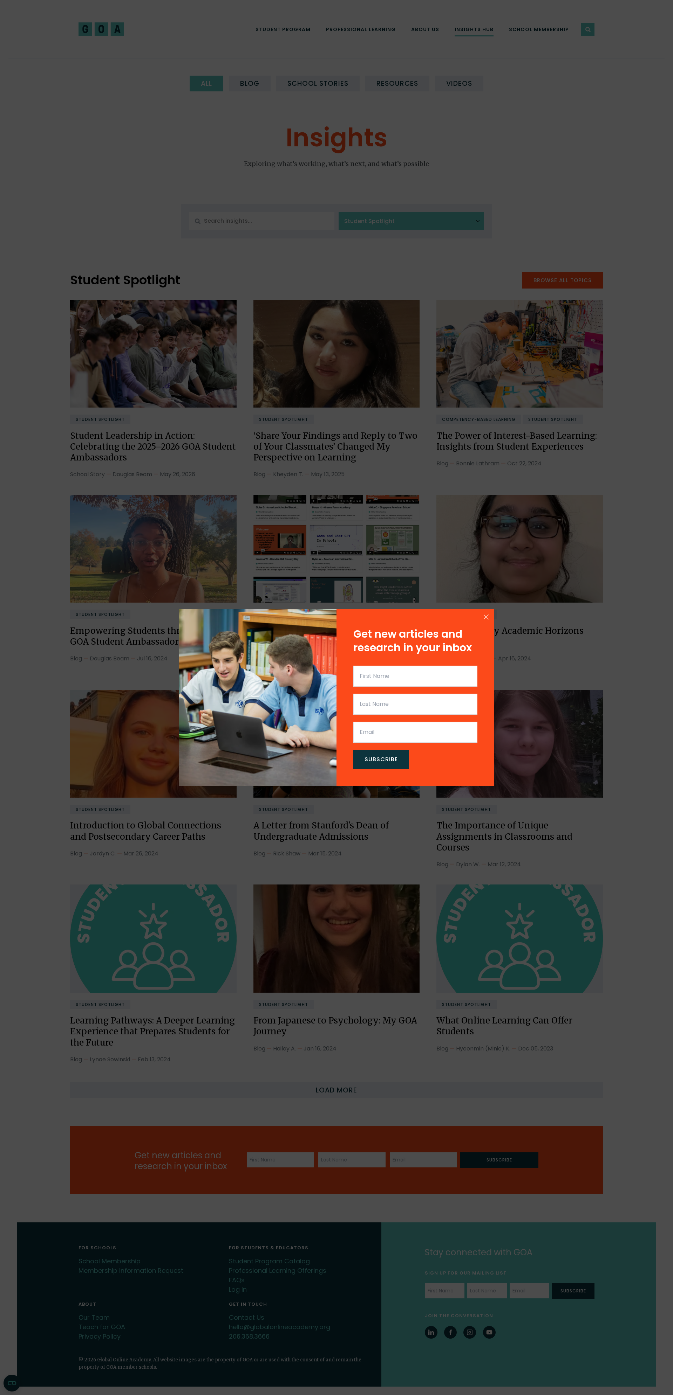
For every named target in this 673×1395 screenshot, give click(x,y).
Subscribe (381, 759)
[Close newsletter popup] (486, 617)
